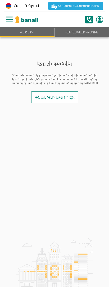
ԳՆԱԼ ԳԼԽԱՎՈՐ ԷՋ (55, 97)
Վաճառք (27, 32)
